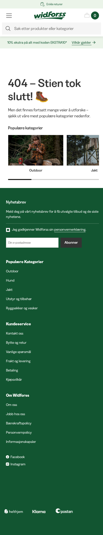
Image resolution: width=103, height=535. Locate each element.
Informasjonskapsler (21, 441)
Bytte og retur (16, 342)
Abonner (71, 242)
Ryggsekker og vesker (22, 308)
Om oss (11, 404)
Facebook (17, 457)
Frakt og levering (18, 361)
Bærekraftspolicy (19, 423)
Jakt (9, 289)
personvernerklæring (70, 229)
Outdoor (12, 271)
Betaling (12, 370)
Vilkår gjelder (81, 42)
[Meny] (9, 15)
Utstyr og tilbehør (19, 299)
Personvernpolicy (19, 432)
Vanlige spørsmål (18, 352)
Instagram (18, 464)
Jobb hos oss (15, 414)
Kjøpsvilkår (14, 379)
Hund (10, 280)
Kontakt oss (14, 333)
